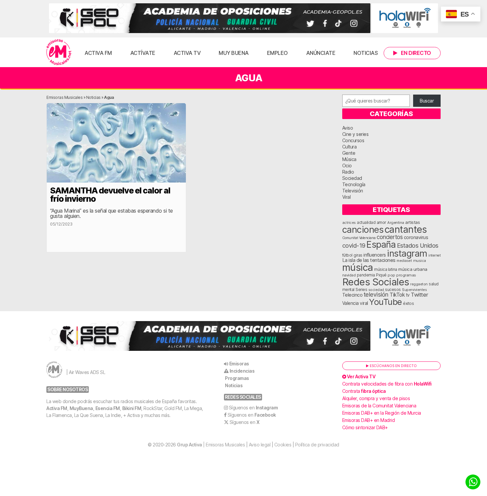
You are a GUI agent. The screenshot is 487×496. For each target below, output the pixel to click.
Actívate (142, 53)
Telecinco (352, 295)
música (357, 267)
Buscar (427, 100)
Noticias (365, 53)
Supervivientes (414, 289)
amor (381, 222)
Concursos (353, 140)
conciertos (390, 236)
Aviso (347, 128)
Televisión (352, 190)
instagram (407, 253)
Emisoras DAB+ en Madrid (368, 420)
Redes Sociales (375, 282)
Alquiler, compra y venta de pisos (376, 398)
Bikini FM (131, 408)
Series (361, 289)
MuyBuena (81, 408)
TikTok (397, 295)
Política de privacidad (317, 444)
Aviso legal (260, 444)
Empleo (277, 53)
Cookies (283, 444)
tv (408, 295)
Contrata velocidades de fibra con (387, 384)
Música (349, 159)
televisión (376, 294)
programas (406, 275)
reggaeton (419, 284)
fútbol (347, 255)
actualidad (366, 222)
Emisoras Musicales (64, 97)
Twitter (419, 294)
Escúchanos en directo (393, 366)
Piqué (381, 274)
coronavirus (416, 237)
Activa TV (187, 53)
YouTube (385, 302)
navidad (349, 275)
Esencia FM (107, 408)
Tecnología (353, 184)
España (381, 244)
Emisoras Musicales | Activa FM (58, 52)
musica (419, 260)
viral (364, 303)
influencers (374, 255)
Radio (348, 172)
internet (434, 255)
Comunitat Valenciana (359, 238)
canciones (363, 229)
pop (391, 275)
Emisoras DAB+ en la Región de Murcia (381, 413)
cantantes (406, 229)
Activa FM (98, 53)
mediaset (404, 260)
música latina (385, 269)
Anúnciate (321, 53)
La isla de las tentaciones (369, 260)
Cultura (349, 146)
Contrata (364, 391)
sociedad (376, 289)
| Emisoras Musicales (211, 444)
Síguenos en (253, 407)
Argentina (395, 222)
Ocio (347, 165)
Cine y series (355, 134)
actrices (349, 222)
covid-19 (353, 245)
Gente (348, 153)
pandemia (366, 275)
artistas (412, 222)
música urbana (412, 269)
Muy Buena (234, 53)
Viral (346, 197)
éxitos (408, 303)
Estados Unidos (417, 245)
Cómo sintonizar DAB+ (365, 427)
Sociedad (352, 178)
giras (357, 255)
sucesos (393, 289)
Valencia (350, 303)
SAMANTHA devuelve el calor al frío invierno (110, 195)
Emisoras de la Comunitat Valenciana (379, 405)
